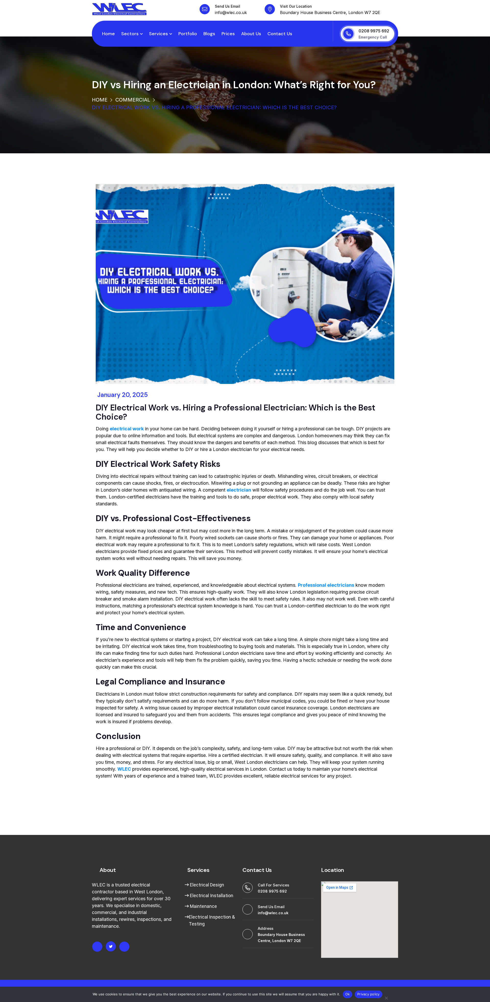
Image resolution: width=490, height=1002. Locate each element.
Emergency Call (373, 37)
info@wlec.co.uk (231, 12)
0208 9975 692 (374, 30)
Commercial (132, 100)
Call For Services (273, 885)
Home (99, 100)
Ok (347, 994)
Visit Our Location (296, 6)
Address (265, 928)
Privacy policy (368, 994)
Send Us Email (227, 6)
